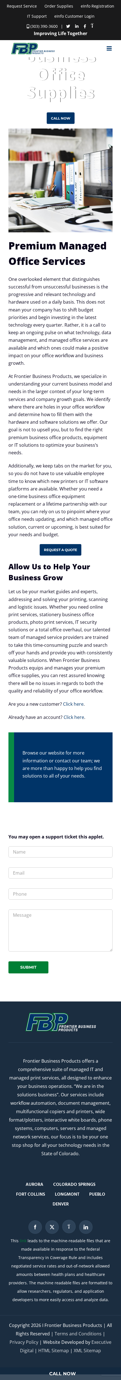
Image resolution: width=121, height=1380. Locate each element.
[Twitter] (52, 1227)
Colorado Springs (74, 1184)
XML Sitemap (87, 1350)
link (23, 1240)
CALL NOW (62, 1373)
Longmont (67, 1194)
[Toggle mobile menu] (110, 48)
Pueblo (97, 1194)
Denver (61, 1204)
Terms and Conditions (78, 1334)
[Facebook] (35, 1227)
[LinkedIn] (86, 1227)
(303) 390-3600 (43, 26)
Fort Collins (30, 1194)
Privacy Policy (24, 1342)
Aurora (34, 1184)
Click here (73, 704)
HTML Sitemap (53, 1350)
